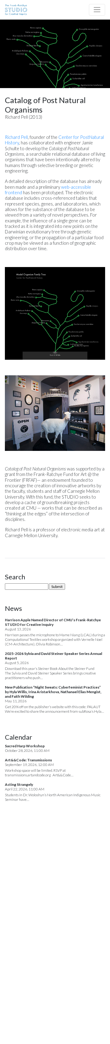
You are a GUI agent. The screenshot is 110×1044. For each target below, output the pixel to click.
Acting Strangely (19, 784)
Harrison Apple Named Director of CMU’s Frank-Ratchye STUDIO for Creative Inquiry (53, 622)
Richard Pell (16, 137)
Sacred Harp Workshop (25, 746)
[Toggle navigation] (97, 9)
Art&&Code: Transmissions (28, 760)
